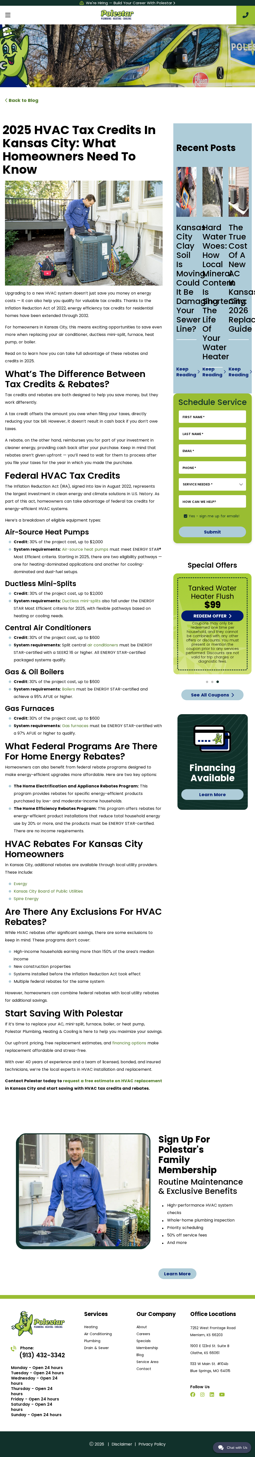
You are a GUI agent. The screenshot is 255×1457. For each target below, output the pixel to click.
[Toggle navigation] (7, 15)
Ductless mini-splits (81, 601)
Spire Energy (26, 899)
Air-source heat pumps (85, 549)
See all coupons (210, 695)
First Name (194, 417)
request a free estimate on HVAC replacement (112, 1081)
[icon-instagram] (203, 1395)
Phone (189, 468)
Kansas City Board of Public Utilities (48, 891)
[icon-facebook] (193, 1395)
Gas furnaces (75, 726)
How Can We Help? (199, 502)
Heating (91, 1326)
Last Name (193, 434)
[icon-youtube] (222, 1395)
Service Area (147, 1361)
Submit (212, 532)
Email (188, 451)
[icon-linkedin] (212, 1395)
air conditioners (102, 645)
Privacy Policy (152, 1444)
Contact (143, 1368)
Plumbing (92, 1340)
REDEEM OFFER (210, 616)
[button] (207, 682)
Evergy (20, 884)
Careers (143, 1333)
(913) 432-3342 (42, 1355)
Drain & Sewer (96, 1347)
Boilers (68, 689)
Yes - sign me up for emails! (214, 516)
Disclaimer (122, 1444)
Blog (140, 1354)
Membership (147, 1347)
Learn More (212, 794)
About (141, 1326)
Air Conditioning (98, 1333)
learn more (177, 1274)
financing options (129, 1043)
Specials (143, 1340)
